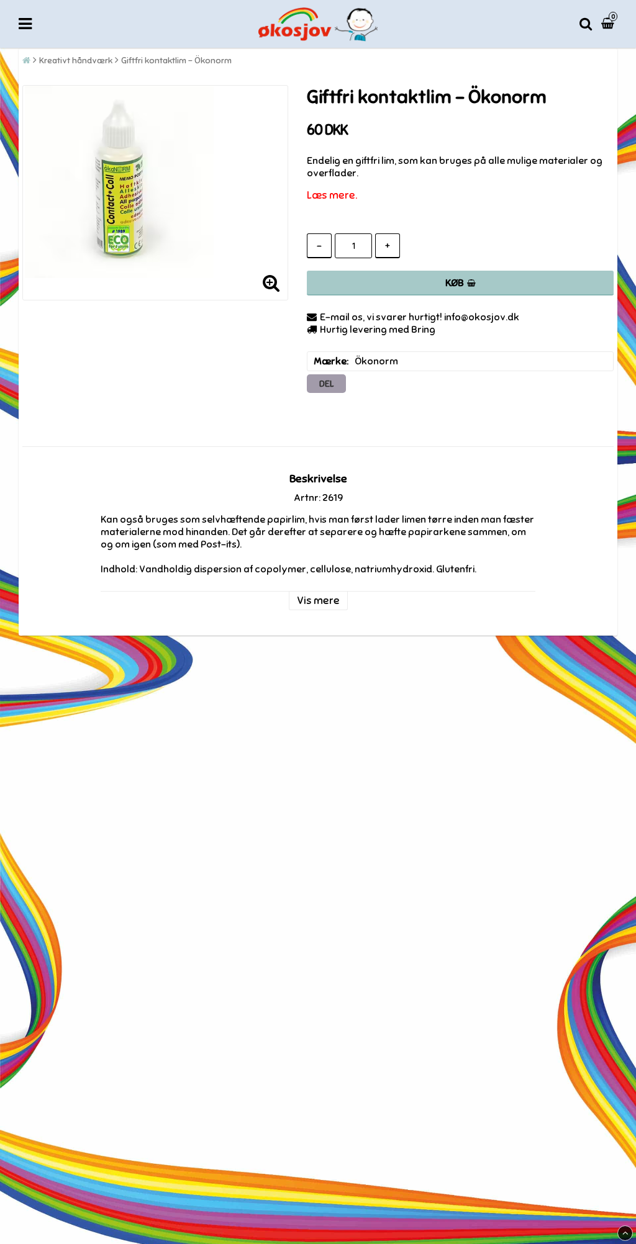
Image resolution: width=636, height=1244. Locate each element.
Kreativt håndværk (75, 60)
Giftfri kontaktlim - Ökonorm (176, 60)
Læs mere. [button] (332, 195)
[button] (609, 24)
